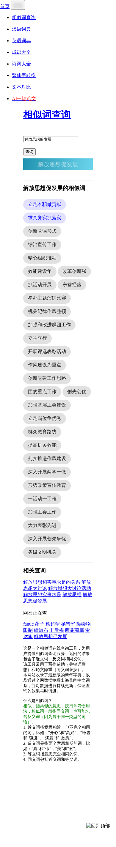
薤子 (39, 623)
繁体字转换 (24, 75)
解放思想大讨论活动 (69, 588)
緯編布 (41, 630)
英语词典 (21, 40)
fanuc (28, 623)
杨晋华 (68, 623)
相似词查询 (24, 17)
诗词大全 (21, 63)
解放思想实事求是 (42, 594)
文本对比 (21, 86)
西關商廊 (74, 630)
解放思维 (71, 594)
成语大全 (21, 52)
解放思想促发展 (50, 636)
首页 (5, 6)
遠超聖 (53, 623)
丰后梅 (56, 630)
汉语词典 (21, 29)
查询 (29, 151)
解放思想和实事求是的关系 (51, 582)
